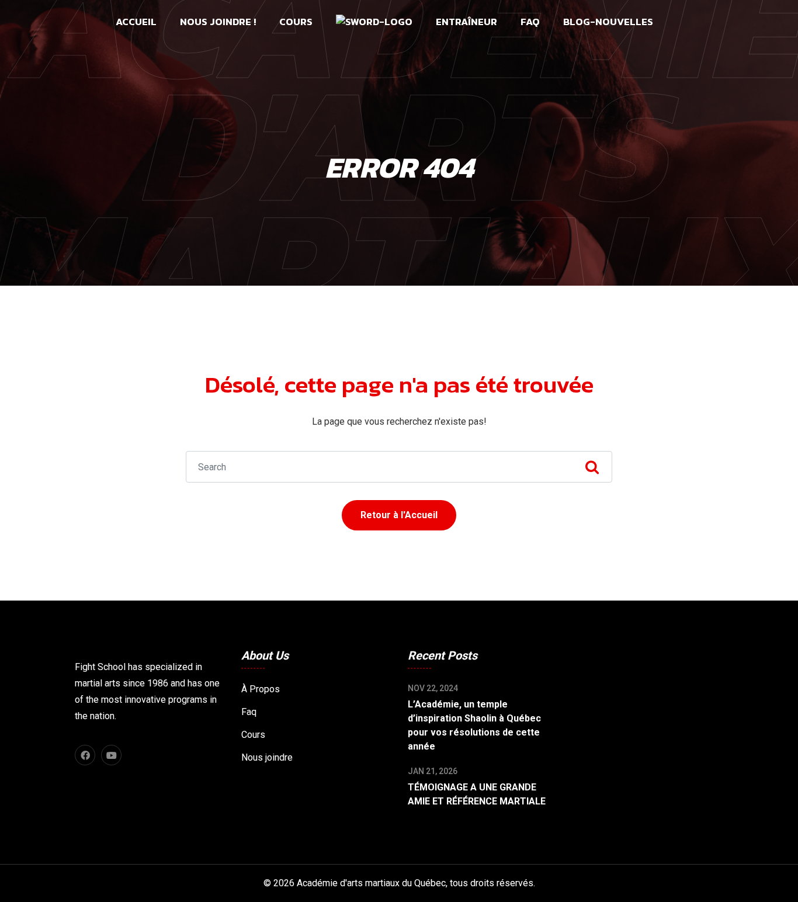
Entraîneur (466, 22)
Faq (530, 22)
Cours (296, 22)
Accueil (136, 22)
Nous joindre (267, 757)
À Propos (260, 689)
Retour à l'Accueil (399, 515)
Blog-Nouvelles (608, 22)
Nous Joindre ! (218, 22)
